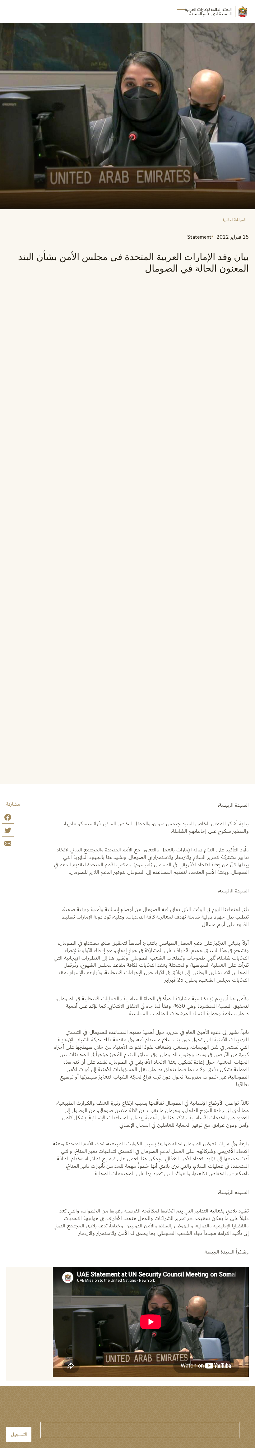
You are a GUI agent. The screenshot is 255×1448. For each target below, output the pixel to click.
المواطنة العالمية (234, 220)
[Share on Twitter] (7, 831)
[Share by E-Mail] (7, 845)
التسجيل (19, 1434)
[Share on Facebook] (7, 818)
